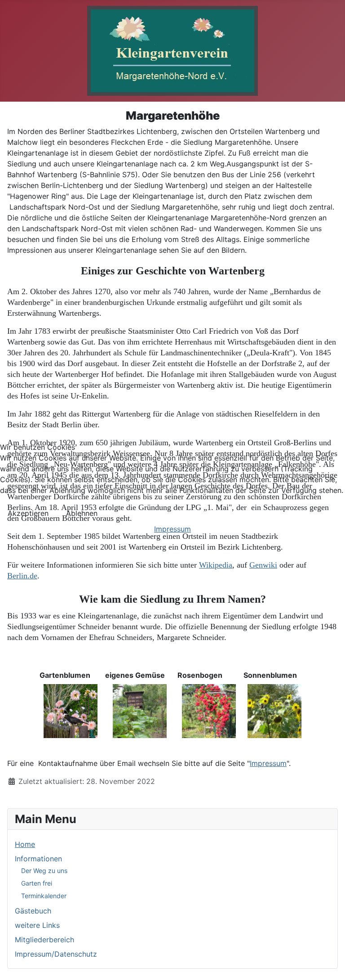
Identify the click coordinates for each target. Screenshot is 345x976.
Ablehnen (81, 513)
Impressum (172, 528)
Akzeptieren (28, 513)
